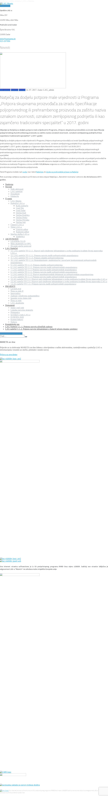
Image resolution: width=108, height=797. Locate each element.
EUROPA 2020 (17, 317)
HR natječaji (5, 90)
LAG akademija (17, 303)
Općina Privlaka (22, 220)
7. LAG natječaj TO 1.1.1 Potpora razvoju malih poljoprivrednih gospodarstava (44, 270)
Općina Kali (21, 213)
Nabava (14, 322)
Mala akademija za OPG (21, 244)
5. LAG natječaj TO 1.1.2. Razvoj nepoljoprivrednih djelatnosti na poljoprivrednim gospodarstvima (52, 274)
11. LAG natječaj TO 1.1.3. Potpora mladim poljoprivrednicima (37, 258)
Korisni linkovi (17, 319)
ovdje (25, 171)
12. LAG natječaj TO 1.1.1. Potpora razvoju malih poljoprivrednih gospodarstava (44, 255)
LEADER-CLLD (18, 241)
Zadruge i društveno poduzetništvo (25, 296)
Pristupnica (15, 312)
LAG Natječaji (11, 248)
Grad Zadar (20, 210)
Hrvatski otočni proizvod (21, 246)
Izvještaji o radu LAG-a (20, 315)
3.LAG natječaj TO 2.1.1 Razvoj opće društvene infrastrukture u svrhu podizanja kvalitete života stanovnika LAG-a (59, 279)
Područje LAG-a (17, 203)
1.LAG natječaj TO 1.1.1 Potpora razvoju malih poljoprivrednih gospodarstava (43, 284)
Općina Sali (21, 222)
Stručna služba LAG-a (20, 234)
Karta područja (22, 206)
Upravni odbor (22, 229)
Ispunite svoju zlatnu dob (21, 298)
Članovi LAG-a (17, 225)
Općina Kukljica (23, 215)
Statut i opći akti (17, 308)
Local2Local (16, 289)
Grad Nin (20, 208)
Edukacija (15, 196)
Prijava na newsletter (8, 354)
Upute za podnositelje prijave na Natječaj (62, 171)
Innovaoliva (15, 293)
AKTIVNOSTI (11, 239)
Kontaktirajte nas (12, 324)
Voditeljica (20, 236)
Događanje (15, 194)
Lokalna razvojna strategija (22, 310)
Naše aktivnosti (17, 189)
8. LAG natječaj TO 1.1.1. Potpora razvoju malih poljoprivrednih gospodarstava (44, 267)
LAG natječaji (16, 191)
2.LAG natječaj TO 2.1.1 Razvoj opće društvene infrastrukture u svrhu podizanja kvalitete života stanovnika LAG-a (59, 281)
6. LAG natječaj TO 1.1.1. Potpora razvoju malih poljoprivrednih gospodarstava (44, 272)
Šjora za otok (16, 300)
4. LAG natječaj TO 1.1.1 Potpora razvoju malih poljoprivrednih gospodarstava (44, 277)
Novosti (22, 90)
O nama (8, 198)
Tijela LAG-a (16, 227)
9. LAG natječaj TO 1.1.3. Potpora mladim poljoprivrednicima (37, 265)
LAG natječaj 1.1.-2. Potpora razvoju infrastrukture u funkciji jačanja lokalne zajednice (41, 329)
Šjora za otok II (17, 291)
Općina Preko (21, 217)
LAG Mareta (16, 201)
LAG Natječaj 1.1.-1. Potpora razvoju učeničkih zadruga (28, 327)
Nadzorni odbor (22, 232)
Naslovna (9, 184)
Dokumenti (10, 305)
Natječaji (14, 90)
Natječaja (39, 171)
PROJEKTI (10, 286)
